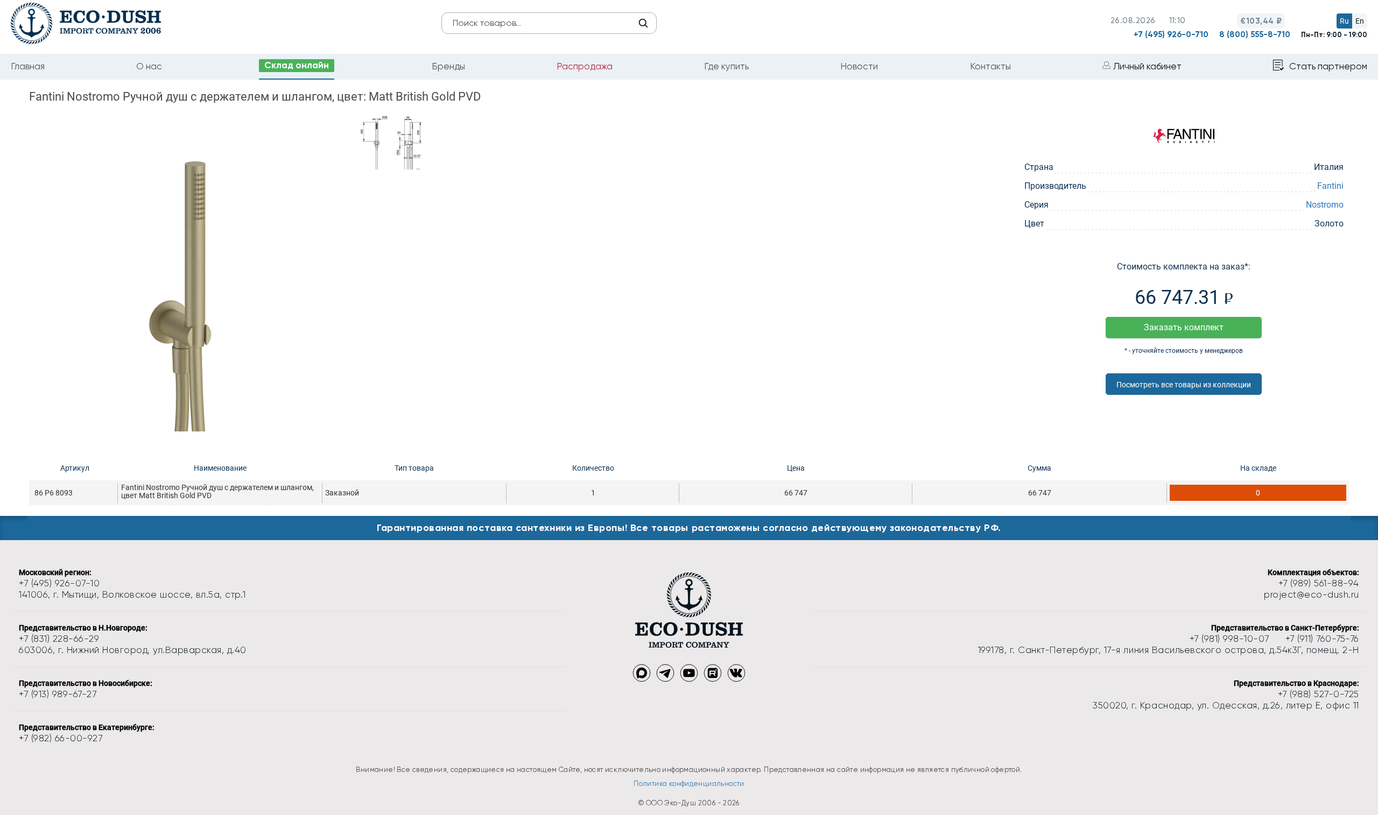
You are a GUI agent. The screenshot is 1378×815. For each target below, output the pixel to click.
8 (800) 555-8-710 (1254, 34)
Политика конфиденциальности (689, 783)
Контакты (990, 66)
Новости (859, 66)
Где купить (726, 66)
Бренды (448, 66)
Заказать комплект (1184, 327)
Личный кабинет (1147, 66)
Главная (28, 66)
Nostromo (1325, 205)
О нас (149, 66)
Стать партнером (1328, 66)
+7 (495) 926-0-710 (1171, 34)
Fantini (1330, 186)
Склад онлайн (296, 65)
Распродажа (585, 66)
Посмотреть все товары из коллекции (1183, 384)
